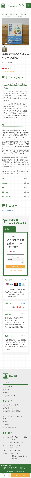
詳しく (23, 279)
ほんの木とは (7, 387)
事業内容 (6, 390)
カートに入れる (20, 475)
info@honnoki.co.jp (16, 442)
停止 (14, 428)
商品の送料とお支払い (10, 408)
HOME (5, 14)
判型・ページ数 (6, 196)
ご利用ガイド (7, 401)
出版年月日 (5, 192)
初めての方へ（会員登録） (12, 405)
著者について (5, 183)
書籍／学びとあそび (14, 14)
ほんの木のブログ (9, 396)
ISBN (3, 187)
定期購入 (6, 422)
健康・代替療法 (24, 14)
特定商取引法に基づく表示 (9, 468)
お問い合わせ (7, 433)
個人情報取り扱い (7, 465)
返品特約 (6, 425)
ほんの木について (9, 382)
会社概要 (6, 393)
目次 (3, 178)
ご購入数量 (9, 259)
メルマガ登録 (7, 428)
